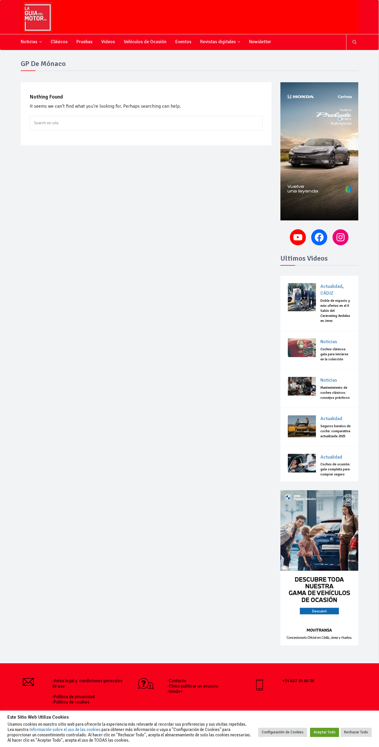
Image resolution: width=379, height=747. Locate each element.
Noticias (29, 42)
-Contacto (176, 680)
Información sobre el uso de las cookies (65, 729)
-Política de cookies (70, 702)
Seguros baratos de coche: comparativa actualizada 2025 (335, 431)
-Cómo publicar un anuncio (192, 686)
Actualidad (331, 286)
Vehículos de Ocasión (145, 42)
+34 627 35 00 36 (298, 680)
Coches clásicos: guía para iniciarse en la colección (334, 354)
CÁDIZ (326, 293)
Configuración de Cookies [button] (282, 732)
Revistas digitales (218, 42)
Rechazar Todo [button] (356, 732)
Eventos (183, 42)
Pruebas (84, 42)
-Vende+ (175, 691)
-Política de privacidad (73, 696)
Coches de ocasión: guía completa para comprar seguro (335, 469)
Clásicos (59, 42)
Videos (108, 42)
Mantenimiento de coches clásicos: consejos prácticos (335, 392)
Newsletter (260, 42)
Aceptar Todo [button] (324, 732)
